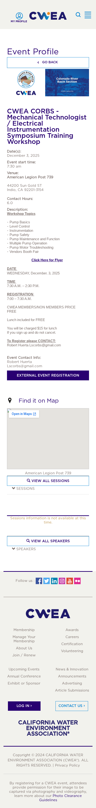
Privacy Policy (67, 765)
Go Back (49, 62)
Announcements (72, 676)
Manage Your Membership (24, 639)
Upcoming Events (24, 669)
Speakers (25, 549)
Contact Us (70, 706)
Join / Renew (24, 655)
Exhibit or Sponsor (24, 683)
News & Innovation (72, 669)
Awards (72, 630)
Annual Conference (24, 676)
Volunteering (72, 651)
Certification (72, 644)
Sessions (25, 488)
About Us (24, 648)
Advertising (72, 683)
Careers (72, 637)
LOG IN (23, 706)
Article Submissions (72, 690)
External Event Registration (48, 375)
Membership (24, 630)
